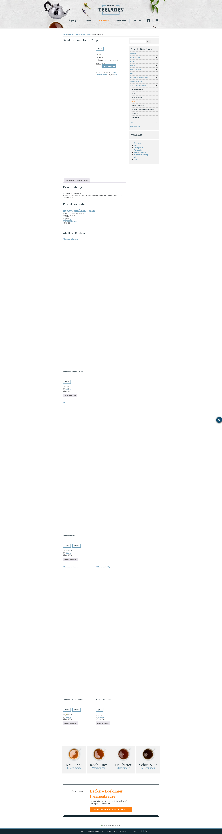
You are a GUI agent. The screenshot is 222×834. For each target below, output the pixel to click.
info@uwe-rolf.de (67, 220)
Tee (131, 122)
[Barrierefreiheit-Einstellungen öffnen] (219, 420)
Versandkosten (105, 56)
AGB (135, 157)
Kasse (136, 159)
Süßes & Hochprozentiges (77, 34)
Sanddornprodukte (102, 75)
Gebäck (134, 94)
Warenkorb (120, 20)
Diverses (133, 65)
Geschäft (86, 20)
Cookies (135, 831)
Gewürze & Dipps (135, 69)
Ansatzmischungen (137, 90)
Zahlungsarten (138, 148)
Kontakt (136, 20)
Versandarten (138, 150)
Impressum (82, 831)
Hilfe (103, 831)
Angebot (133, 53)
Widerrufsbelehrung (140, 152)
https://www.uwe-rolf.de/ (70, 221)
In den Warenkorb (109, 66)
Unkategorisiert (135, 126)
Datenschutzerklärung (141, 155)
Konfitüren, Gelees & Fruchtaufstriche (143, 110)
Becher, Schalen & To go (137, 57)
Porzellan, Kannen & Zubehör (139, 77)
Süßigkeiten (135, 118)
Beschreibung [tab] (70, 180)
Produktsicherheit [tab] (82, 180)
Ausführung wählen (70, 559)
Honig (88, 34)
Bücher (132, 61)
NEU (131, 73)
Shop (135, 145)
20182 (115, 75)
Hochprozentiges (137, 98)
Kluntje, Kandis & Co (138, 106)
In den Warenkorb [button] (70, 395)
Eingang (71, 20)
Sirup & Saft (135, 114)
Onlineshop (103, 20)
